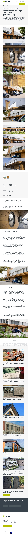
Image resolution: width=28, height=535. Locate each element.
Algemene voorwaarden (10, 531)
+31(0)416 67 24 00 (5, 520)
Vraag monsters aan (7, 526)
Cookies (14, 531)
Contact (20, 1)
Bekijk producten (23, 1)
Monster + (8, 178)
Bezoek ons (12, 523)
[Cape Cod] (4, 177)
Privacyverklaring (5, 531)
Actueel (17, 1)
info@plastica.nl (5, 521)
